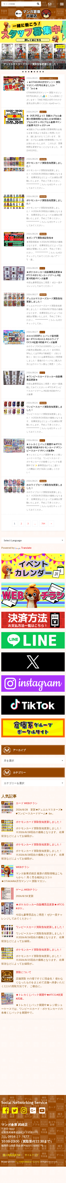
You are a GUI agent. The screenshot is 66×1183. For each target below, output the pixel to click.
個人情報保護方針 (12, 1155)
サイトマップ (31, 1155)
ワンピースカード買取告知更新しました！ (40, 926)
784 (43, 523)
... (28, 1168)
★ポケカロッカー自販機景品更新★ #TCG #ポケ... (40, 906)
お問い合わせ (49, 4)
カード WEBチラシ (26, 803)
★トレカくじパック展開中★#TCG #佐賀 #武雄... (39, 996)
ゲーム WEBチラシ (26, 889)
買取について (23, 972)
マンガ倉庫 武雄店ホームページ (27, 1162)
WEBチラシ (22, 866)
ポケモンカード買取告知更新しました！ (39, 821)
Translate (26, 547)
